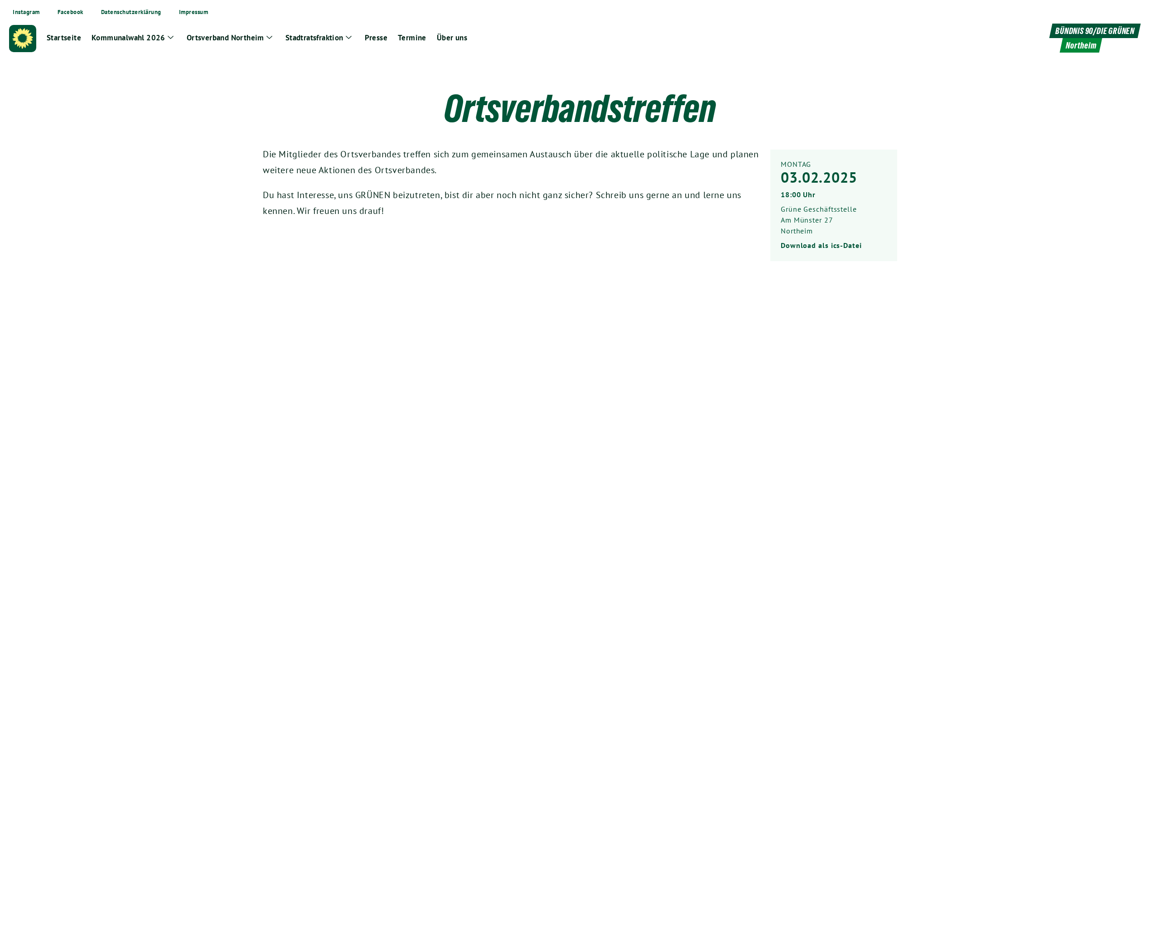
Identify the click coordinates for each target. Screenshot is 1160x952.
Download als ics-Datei (821, 245)
